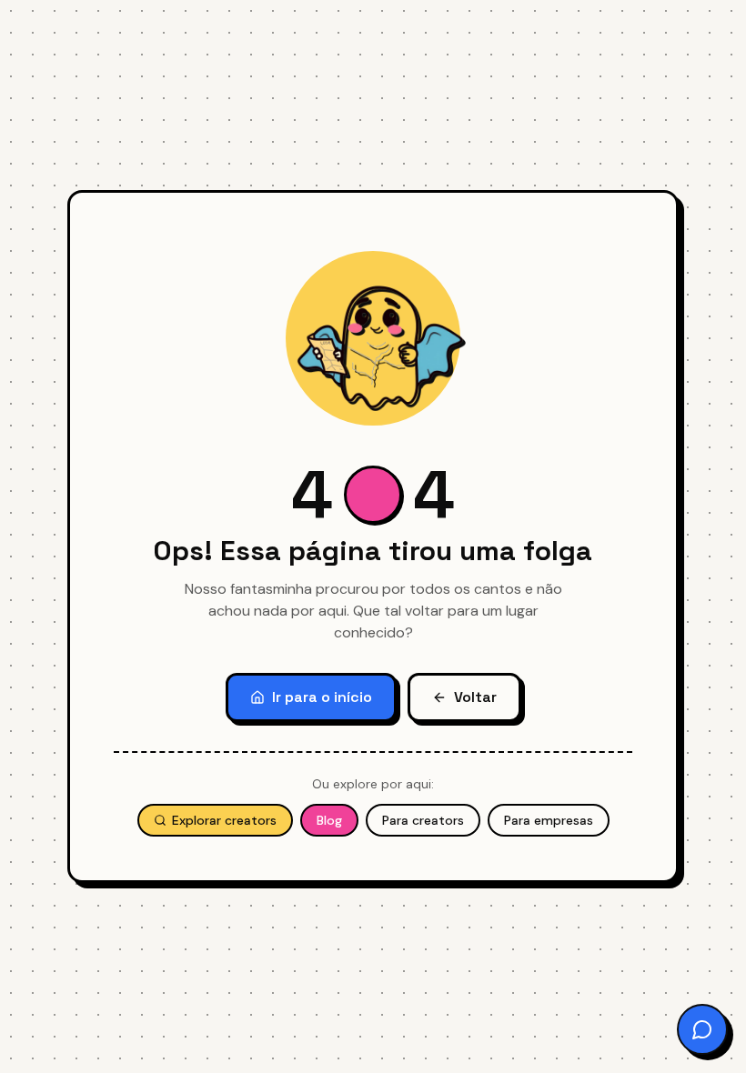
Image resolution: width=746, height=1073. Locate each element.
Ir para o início (322, 697)
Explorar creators (224, 820)
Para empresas (548, 820)
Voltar (475, 697)
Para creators (423, 820)
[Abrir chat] (702, 1029)
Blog (329, 820)
